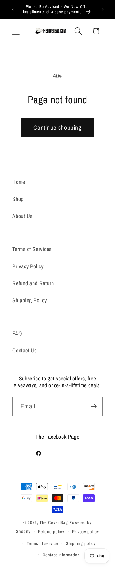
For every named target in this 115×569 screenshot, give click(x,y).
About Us (22, 216)
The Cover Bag (54, 522)
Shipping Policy (29, 300)
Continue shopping (57, 128)
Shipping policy (81, 543)
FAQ (17, 333)
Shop (18, 199)
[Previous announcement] (13, 9)
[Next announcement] (102, 9)
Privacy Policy (28, 266)
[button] (16, 31)
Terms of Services (32, 249)
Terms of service (42, 543)
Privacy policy (85, 531)
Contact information (61, 555)
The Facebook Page (57, 437)
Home (18, 182)
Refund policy (51, 531)
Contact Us (24, 350)
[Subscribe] (93, 406)
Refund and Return (33, 283)
